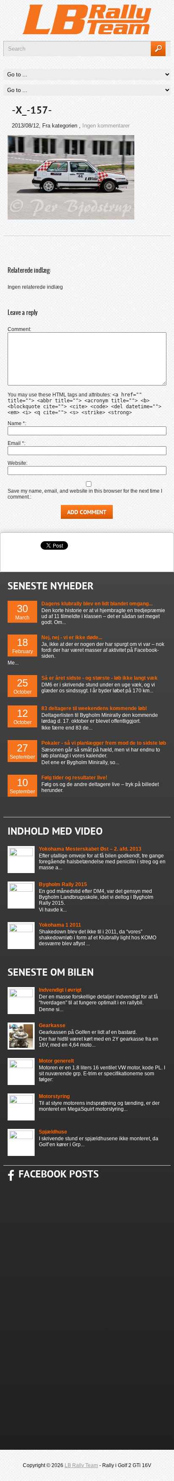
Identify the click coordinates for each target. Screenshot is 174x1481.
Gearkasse (52, 1025)
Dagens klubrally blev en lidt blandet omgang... (96, 604)
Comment (19, 329)
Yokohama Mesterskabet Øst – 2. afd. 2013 (90, 849)
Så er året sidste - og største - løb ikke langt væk (99, 678)
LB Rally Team (81, 1465)
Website (17, 463)
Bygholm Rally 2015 (63, 884)
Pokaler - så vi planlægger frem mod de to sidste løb (103, 743)
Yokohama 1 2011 (60, 925)
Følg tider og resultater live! (74, 778)
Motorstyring (54, 1096)
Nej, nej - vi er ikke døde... (71, 637)
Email (16, 443)
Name (16, 423)
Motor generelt (56, 1061)
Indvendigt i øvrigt (60, 990)
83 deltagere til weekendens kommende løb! (94, 708)
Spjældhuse (53, 1132)
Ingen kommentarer (106, 125)
